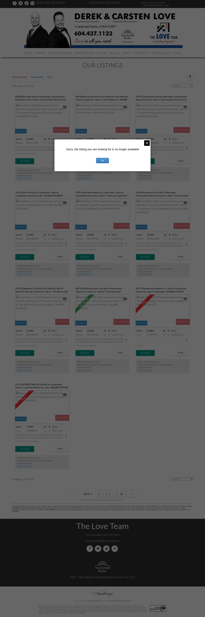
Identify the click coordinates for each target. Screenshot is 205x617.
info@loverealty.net (108, 540)
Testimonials (161, 52)
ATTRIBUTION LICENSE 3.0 (119, 600)
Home (28, 52)
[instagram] (33, 3)
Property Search (60, 52)
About (126, 52)
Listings (40, 52)
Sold (49, 76)
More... (177, 52)
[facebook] (15, 3)
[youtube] (27, 3)
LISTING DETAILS (24, 161)
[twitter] (21, 3)
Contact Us (141, 52)
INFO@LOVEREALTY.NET (157, 5)
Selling (114, 52)
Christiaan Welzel (93, 600)
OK (102, 160)
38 (121, 493)
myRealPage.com (102, 594)
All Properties (19, 76)
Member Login (84, 52)
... (113, 493)
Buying (102, 52)
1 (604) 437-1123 (24, 175)
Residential (37, 76)
